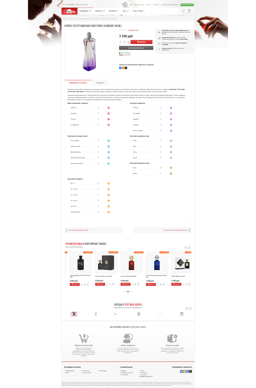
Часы (126, 11)
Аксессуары (114, 11)
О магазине (156, 4)
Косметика (100, 11)
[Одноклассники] (123, 68)
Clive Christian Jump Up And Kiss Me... (127, 276)
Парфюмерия (85, 11)
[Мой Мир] (187, 371)
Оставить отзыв (133, 30)
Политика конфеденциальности (170, 4)
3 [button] (131, 291)
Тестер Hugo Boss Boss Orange (79, 230)
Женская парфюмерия (85, 18)
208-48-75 (69, 4)
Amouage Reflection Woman (177, 276)
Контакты (148, 4)
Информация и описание (78, 83)
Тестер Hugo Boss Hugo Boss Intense (175, 230)
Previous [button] (185, 247)
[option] (77, 270)
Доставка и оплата (139, 4)
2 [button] (128, 291)
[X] (126, 68)
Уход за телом (138, 11)
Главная (66, 18)
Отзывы (100, 83)
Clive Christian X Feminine (74, 276)
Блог (131, 4)
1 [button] (124, 291)
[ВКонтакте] (120, 68)
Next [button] (189, 247)
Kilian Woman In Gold (149, 276)
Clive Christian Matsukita (100, 276)
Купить (143, 42)
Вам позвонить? (187, 4)
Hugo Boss (96, 18)
